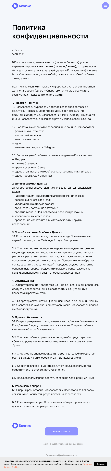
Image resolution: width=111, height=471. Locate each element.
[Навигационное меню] (105, 6)
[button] (61, 431)
